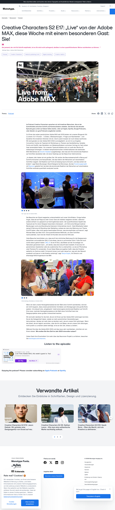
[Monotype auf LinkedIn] (56, 462)
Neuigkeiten (88, 462)
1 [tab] (22, 211)
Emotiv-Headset (45, 152)
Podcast (20, 18)
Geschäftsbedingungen (91, 484)
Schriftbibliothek (26, 11)
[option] (111, 6)
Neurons (32, 166)
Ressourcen (74, 11)
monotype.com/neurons (37, 338)
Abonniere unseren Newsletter (54, 476)
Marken (87, 472)
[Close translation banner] (110, 489)
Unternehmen (100, 11)
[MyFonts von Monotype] (18, 466)
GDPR (86, 475)
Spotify (62, 370)
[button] (111, 6)
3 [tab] (26, 211)
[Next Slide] (110, 417)
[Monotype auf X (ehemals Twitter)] (50, 462)
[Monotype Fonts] (18, 462)
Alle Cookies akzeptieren (29, 503)
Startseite (4, 18)
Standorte (87, 467)
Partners (87, 11)
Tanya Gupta (66, 253)
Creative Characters (16, 54)
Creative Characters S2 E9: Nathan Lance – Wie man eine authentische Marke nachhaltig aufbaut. (55, 427)
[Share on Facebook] (98, 114)
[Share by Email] (109, 113)
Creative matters (60, 54)
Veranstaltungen (89, 465)
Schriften (39, 11)
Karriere (87, 470)
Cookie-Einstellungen (12, 503)
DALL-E (47, 243)
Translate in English (93, 496)
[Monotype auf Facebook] (45, 462)
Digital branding (47, 54)
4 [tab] (29, 211)
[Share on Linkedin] (102, 114)
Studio (63, 11)
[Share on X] (105, 114)
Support (103, 6)
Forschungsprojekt (80, 164)
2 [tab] (24, 211)
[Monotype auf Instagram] (62, 462)
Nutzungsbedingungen (91, 482)
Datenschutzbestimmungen (13, 497)
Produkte (51, 11)
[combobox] (36, 6)
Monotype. (9, 8)
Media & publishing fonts (32, 54)
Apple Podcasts (51, 370)
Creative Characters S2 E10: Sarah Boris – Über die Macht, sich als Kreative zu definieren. (92, 427)
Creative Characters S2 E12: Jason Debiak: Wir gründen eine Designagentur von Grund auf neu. (19, 427)
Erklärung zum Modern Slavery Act (93, 478)
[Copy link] (112, 114)
